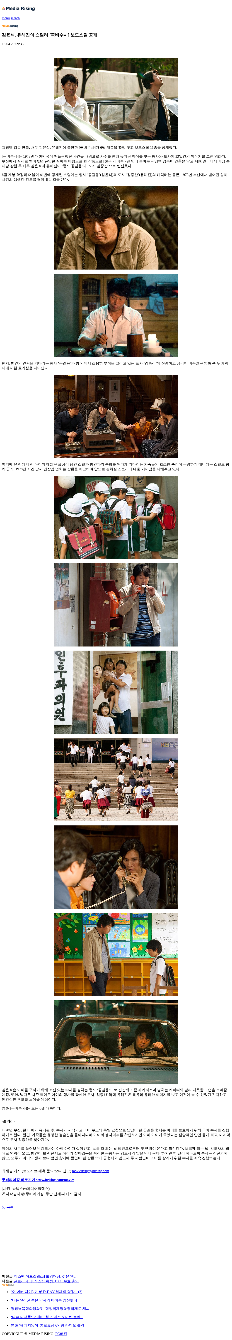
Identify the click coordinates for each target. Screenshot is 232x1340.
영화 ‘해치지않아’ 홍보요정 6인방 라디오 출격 (47, 1325)
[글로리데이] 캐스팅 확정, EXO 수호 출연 (46, 1281)
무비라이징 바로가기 (19, 1180)
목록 (10, 1207)
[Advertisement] (38, 1220)
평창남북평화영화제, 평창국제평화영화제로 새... (50, 1308)
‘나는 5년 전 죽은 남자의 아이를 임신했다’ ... (46, 1300)
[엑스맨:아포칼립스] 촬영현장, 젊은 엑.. (44, 1276)
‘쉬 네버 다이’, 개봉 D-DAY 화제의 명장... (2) (46, 1292)
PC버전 (61, 1334)
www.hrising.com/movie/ (55, 1180)
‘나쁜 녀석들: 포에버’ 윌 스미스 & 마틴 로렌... (47, 1317)
